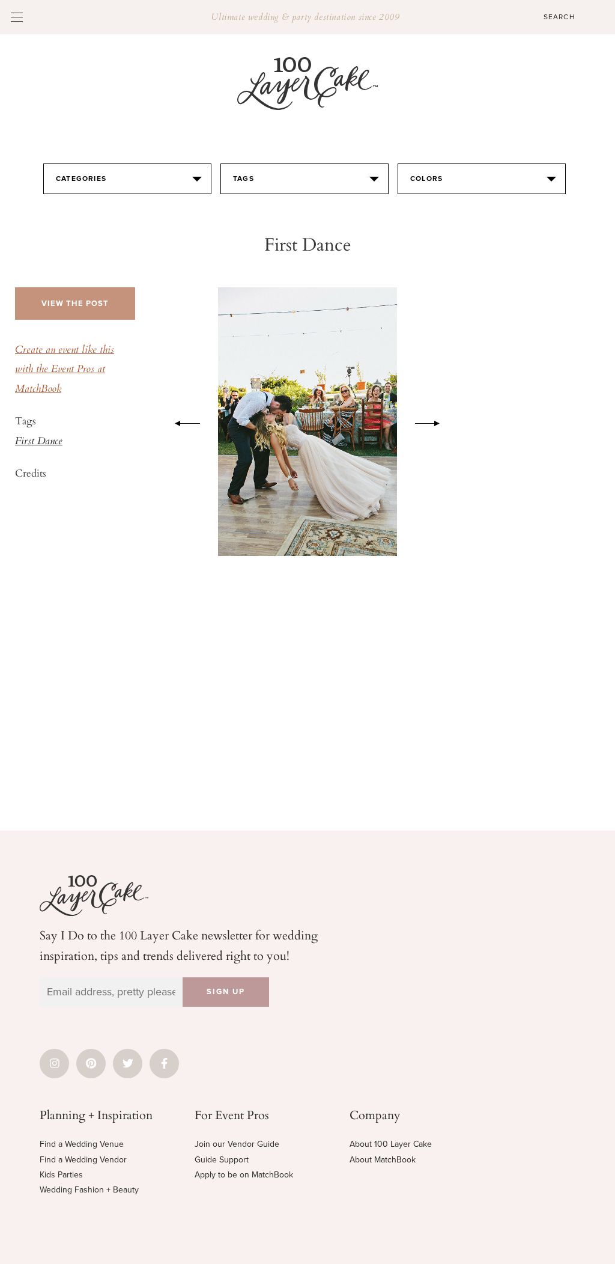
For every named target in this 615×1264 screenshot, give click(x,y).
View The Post (75, 303)
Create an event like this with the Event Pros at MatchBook (64, 370)
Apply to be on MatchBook (244, 1175)
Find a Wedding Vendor (83, 1160)
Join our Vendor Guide (237, 1144)
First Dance (38, 441)
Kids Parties (61, 1175)
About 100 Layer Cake (391, 1144)
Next (433, 421)
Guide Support (222, 1160)
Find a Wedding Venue (82, 1144)
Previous (181, 421)
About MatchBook (383, 1160)
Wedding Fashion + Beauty (89, 1190)
